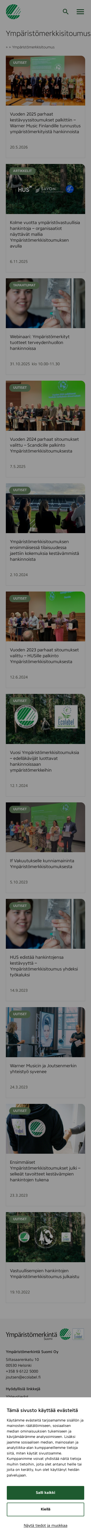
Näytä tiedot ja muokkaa (45, 1526)
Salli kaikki (45, 1493)
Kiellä (45, 1509)
